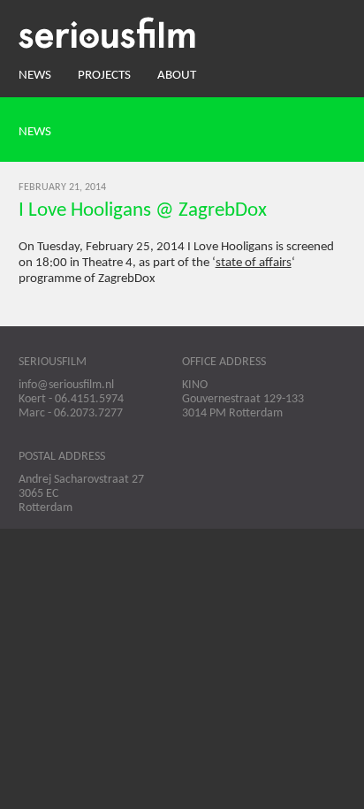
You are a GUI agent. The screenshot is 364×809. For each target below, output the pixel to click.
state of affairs (254, 263)
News (35, 75)
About (176, 75)
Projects (104, 75)
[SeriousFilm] (182, 33)
